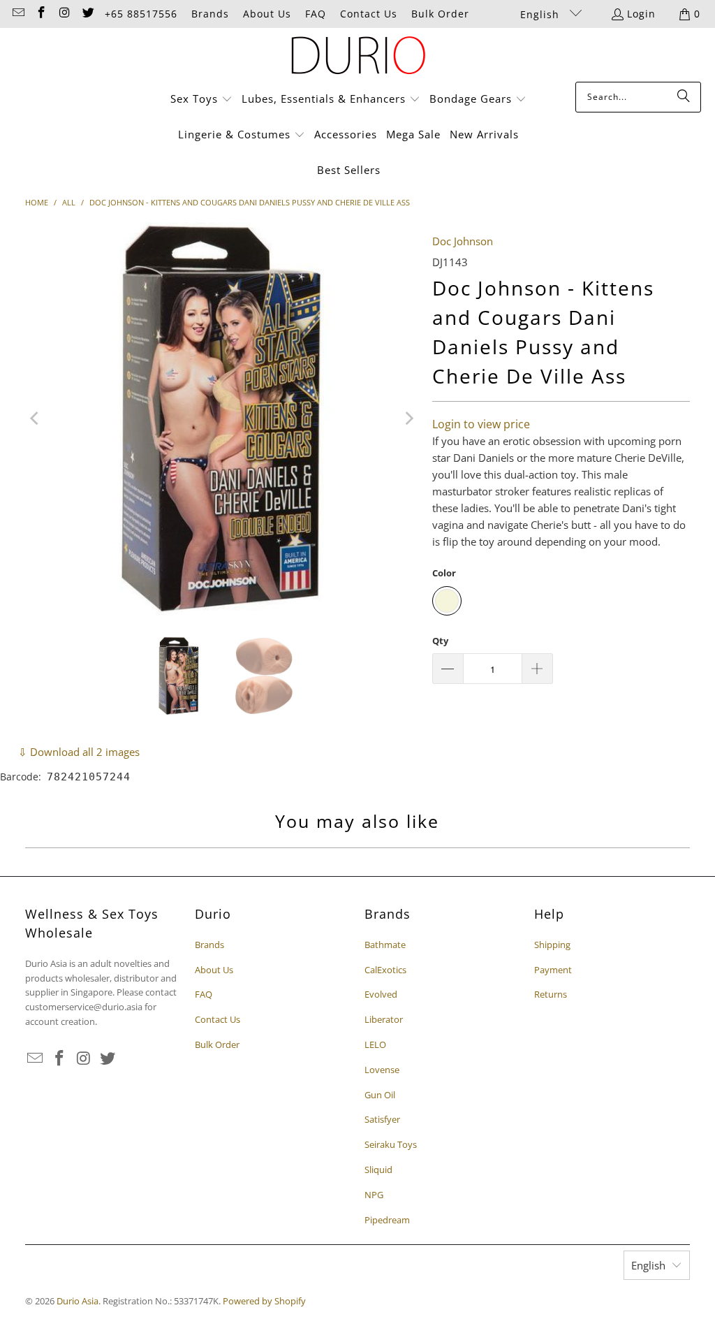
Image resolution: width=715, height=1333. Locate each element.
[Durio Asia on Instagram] (64, 13)
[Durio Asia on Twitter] (88, 13)
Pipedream (387, 1220)
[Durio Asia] (357, 58)
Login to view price (481, 424)
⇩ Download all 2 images (79, 752)
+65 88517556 (141, 13)
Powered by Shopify (264, 1301)
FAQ (315, 13)
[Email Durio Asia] (17, 13)
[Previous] (35, 419)
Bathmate (385, 944)
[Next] (408, 419)
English (541, 14)
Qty (440, 640)
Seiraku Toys (390, 1144)
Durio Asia (77, 1301)
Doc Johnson (462, 241)
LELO (375, 1044)
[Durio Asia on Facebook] (41, 13)
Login (641, 13)
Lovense (381, 1069)
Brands (210, 13)
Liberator (383, 1019)
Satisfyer (382, 1119)
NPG (373, 1194)
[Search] (683, 97)
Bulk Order (440, 13)
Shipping (552, 944)
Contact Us (368, 13)
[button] (201, 99)
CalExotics (385, 969)
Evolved (380, 994)
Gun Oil (379, 1094)
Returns (550, 994)
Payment (553, 969)
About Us (267, 13)
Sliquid (378, 1169)
